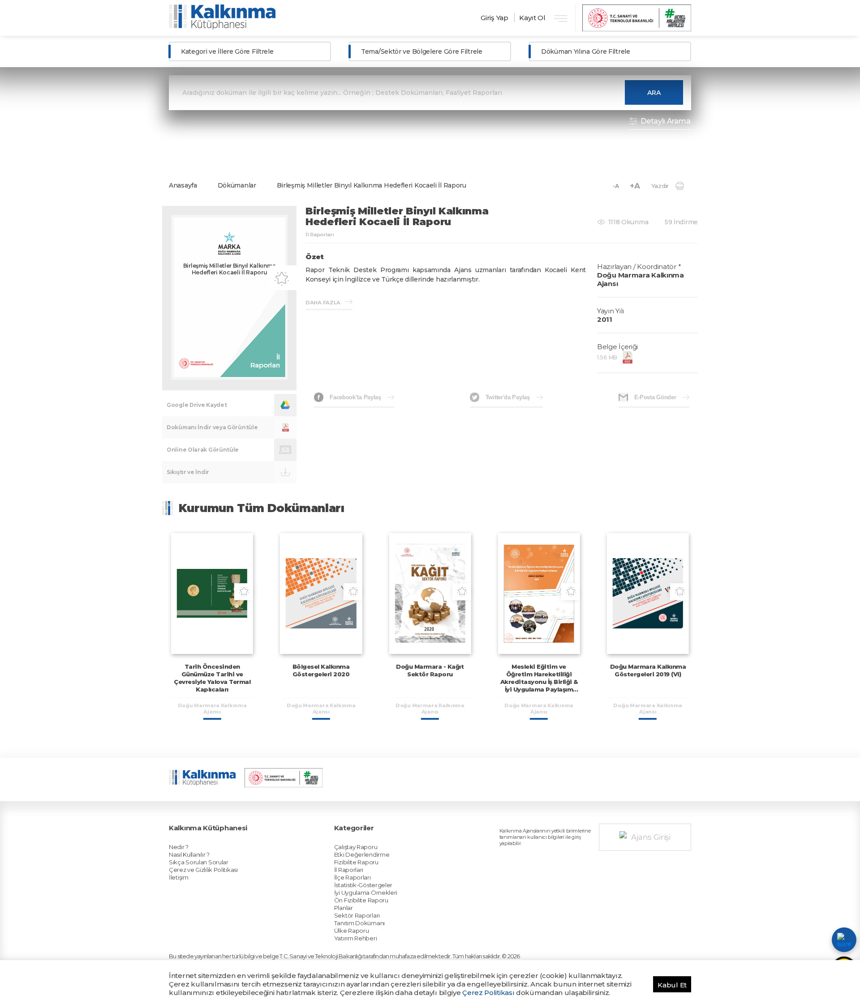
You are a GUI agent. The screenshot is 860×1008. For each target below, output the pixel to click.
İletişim (179, 877)
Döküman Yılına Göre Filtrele (585, 51)
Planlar (343, 907)
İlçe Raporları (352, 877)
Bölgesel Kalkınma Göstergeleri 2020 (321, 670)
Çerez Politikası (488, 992)
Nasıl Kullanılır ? (189, 854)
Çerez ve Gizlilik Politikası (203, 869)
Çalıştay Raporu (356, 846)
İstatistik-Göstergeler (363, 884)
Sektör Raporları (357, 915)
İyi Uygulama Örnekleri (365, 892)
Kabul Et (672, 985)
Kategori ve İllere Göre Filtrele (227, 51)
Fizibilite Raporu (356, 862)
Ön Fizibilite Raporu (361, 900)
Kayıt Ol (532, 17)
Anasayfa (183, 185)
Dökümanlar (237, 185)
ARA (654, 93)
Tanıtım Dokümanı (359, 923)
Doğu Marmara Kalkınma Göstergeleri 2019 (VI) (648, 670)
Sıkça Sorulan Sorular (198, 862)
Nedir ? (179, 846)
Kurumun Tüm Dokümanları (261, 508)
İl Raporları (348, 869)
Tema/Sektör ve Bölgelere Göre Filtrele (421, 51)
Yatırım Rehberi (355, 938)
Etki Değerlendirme (362, 854)
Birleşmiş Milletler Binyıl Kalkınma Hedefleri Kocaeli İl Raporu (371, 185)
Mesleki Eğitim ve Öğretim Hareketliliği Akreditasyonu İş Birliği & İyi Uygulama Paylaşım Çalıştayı (539, 681)
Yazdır (660, 185)
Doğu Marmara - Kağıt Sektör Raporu (430, 670)
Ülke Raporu (351, 930)
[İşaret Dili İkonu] (844, 939)
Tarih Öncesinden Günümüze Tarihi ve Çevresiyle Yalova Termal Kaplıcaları (212, 678)
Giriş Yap (494, 17)
